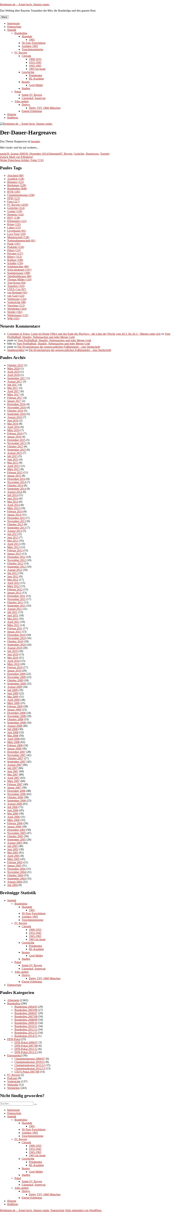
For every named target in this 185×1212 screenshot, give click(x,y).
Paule (13, 243)
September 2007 (16, 761)
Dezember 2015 (16, 439)
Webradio (12, 1084)
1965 (32, 39)
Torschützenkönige (32, 49)
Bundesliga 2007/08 (25, 1016)
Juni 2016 (12, 420)
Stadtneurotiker (16, 350)
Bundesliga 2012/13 (25, 1032)
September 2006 (16, 800)
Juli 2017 (12, 384)
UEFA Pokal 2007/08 (26, 1071)
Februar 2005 (15, 862)
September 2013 (16, 527)
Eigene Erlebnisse (32, 111)
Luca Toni (16, 234)
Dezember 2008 (16, 712)
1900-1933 (35, 59)
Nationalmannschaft (21, 240)
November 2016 (16, 407)
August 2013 (14, 530)
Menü (4, 17)
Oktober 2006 (15, 797)
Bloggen (15, 182)
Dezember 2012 (16, 556)
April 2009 (13, 699)
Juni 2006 (12, 810)
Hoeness (15, 214)
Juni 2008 (12, 732)
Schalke (15, 263)
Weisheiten (17, 308)
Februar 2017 (15, 397)
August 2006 (14, 803)
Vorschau (16, 305)
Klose (14, 224)
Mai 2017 (12, 388)
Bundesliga (20, 33)
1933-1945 (35, 62)
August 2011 (14, 608)
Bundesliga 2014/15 (25, 1035)
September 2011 (16, 605)
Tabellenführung (19, 276)
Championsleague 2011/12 (29, 1065)
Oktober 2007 (15, 758)
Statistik (11, 29)
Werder (14, 312)
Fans (13, 201)
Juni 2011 (12, 615)
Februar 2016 (15, 433)
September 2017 (16, 378)
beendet (35, 141)
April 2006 (13, 816)
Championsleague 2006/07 (29, 1058)
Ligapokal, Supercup (34, 98)
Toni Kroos (16, 282)
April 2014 (13, 504)
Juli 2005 (12, 846)
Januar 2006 (14, 826)
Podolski (15, 247)
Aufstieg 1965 (30, 46)
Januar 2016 (14, 436)
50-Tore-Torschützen (34, 42)
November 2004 (16, 872)
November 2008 (16, 716)
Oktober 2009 (15, 680)
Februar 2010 (15, 667)
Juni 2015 (12, 459)
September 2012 (16, 566)
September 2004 (16, 878)
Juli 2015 (12, 456)
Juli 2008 (12, 729)
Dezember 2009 (16, 673)
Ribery (14, 256)
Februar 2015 (15, 472)
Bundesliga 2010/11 (25, 1026)
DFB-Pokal (13, 1039)
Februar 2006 (15, 823)
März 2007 (13, 781)
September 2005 (16, 839)
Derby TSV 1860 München (45, 107)
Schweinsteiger (19, 269)
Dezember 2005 (16, 829)
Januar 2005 (14, 865)
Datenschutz (14, 26)
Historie (11, 114)
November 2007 (16, 755)
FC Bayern (20, 52)
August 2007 (14, 764)
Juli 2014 (12, 495)
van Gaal (15, 295)
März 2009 (13, 703)
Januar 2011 (14, 631)
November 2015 (16, 443)
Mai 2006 (12, 813)
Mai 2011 (12, 618)
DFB (13, 198)
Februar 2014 (15, 511)
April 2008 (13, 738)
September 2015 (16, 449)
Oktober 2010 (15, 641)
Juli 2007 (12, 768)
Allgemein (54, 153)
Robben (15, 260)
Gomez (14, 211)
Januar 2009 (14, 709)
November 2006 (16, 794)
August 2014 (14, 491)
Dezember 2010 (16, 634)
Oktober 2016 (15, 410)
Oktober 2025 (15, 365)
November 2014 (16, 482)
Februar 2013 (15, 550)
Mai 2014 (12, 501)
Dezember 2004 (16, 868)
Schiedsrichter (18, 266)
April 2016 (13, 426)
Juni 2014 (12, 498)
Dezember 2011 (16, 595)
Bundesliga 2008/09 (25, 1019)
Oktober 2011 (15, 602)
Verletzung (16, 299)
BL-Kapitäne (36, 78)
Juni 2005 (12, 849)
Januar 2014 (14, 514)
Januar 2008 (14, 748)
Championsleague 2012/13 (29, 1068)
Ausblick (15, 178)
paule (3, 153)
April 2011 (13, 621)
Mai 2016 (12, 423)
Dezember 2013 (16, 517)
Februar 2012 (15, 589)
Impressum (13, 23)
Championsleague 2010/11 (29, 1061)
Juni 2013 (12, 537)
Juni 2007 (12, 771)
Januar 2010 (14, 670)
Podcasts (12, 1078)
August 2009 (14, 686)
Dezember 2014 (16, 478)
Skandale (27, 36)
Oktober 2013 (15, 524)
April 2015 (13, 465)
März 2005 (13, 859)
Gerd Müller (36, 85)
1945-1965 (35, 65)
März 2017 (13, 394)
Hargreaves (92, 153)
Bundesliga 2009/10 (25, 1022)
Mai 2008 (12, 735)
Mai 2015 (12, 462)
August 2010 (14, 647)
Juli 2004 (12, 885)
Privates (15, 253)
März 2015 (13, 469)
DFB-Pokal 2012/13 (26, 1052)
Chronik (26, 55)
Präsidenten (35, 75)
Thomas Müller (19, 279)
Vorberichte (16, 302)
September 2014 (16, 488)
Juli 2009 (12, 690)
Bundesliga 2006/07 (25, 1013)
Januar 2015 (14, 475)
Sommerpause (18, 273)
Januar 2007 (14, 787)
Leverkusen (16, 230)
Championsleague (21, 195)
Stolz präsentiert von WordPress (83, 1210)
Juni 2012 (12, 576)
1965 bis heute (37, 68)
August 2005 (14, 842)
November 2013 (16, 521)
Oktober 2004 (15, 875)
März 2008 (13, 742)
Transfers (16, 286)
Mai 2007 (12, 774)
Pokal (17, 91)
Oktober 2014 (15, 485)
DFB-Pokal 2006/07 (26, 1042)
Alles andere (21, 101)
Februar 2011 (14, 628)
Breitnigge (16, 185)
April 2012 (13, 582)
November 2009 (16, 677)
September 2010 (16, 644)
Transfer (104, 153)
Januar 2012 (14, 592)
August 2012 (14, 569)
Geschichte (28, 72)
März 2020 (13, 368)
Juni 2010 (12, 654)
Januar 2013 (14, 553)
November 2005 (16, 833)
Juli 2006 (12, 807)
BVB (13, 191)
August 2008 (14, 725)
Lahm (14, 227)
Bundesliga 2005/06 (25, 1009)
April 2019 (13, 371)
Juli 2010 (12, 651)
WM (13, 318)
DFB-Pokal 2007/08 (26, 1045)
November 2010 (16, 638)
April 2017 (13, 391)
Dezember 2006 (16, 790)
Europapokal (14, 1055)
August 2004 (14, 881)
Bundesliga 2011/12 (25, 1029)
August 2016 (14, 417)
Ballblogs (12, 117)
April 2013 (13, 543)
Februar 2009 (15, 706)
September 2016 (16, 413)
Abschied (15, 175)
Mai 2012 (12, 579)
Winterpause (17, 315)
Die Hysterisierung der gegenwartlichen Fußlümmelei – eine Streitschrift (59, 346)
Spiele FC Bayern (32, 94)
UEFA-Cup (16, 289)
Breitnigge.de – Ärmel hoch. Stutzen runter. (25, 4)
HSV (13, 217)
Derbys (26, 104)
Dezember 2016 (16, 404)
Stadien (26, 88)
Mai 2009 (12, 696)
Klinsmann (17, 221)
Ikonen (26, 81)
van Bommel (17, 292)
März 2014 (13, 508)
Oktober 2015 (15, 446)
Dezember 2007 (16, 751)
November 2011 (16, 599)
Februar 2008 (15, 745)
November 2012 (16, 560)
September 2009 (16, 683)
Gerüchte (79, 153)
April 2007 (13, 777)
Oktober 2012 (15, 563)
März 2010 (13, 664)
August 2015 (14, 452)
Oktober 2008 (15, 719)
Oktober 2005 (15, 836)
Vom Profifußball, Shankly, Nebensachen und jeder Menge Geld (54, 340)
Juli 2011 (12, 612)
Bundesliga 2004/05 (25, 1006)
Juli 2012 (12, 573)
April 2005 (13, 855)
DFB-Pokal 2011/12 (26, 1048)
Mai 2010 (12, 657)
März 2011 (13, 625)
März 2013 (13, 547)
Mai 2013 (12, 540)
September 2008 (16, 722)
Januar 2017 (14, 400)
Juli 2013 (12, 534)
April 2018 (13, 375)
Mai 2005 (12, 852)
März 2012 (13, 586)
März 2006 (13, 820)
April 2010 (13, 660)
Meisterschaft (18, 237)
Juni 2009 (12, 693)
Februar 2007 (15, 784)
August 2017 (14, 381)
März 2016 (13, 430)
